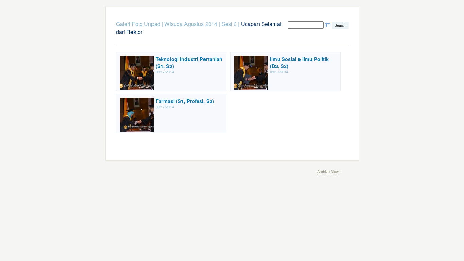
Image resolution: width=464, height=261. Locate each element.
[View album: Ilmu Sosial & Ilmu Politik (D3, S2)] (251, 88)
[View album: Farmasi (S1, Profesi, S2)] (137, 129)
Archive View (328, 171)
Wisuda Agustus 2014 (190, 24)
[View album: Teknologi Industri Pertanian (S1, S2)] (137, 88)
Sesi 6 (229, 24)
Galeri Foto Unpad (138, 24)
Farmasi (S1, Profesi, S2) (185, 101)
